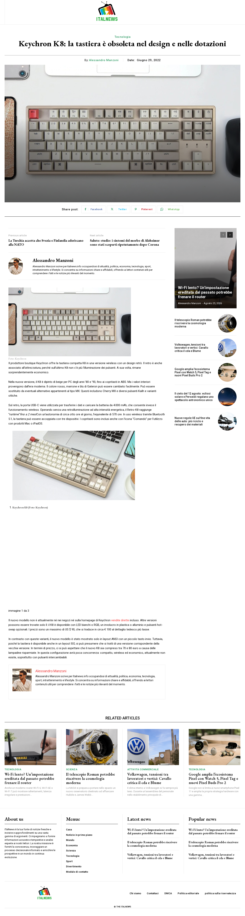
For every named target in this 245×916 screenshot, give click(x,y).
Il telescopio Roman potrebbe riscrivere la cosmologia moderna (193, 323)
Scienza (72, 769)
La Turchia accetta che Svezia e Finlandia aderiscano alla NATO (45, 242)
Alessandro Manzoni (104, 60)
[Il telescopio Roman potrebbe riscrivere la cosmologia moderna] (227, 323)
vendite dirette (120, 620)
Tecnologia (122, 37)
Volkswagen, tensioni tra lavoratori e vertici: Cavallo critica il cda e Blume (191, 348)
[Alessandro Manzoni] (17, 266)
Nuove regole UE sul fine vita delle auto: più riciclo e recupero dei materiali (192, 421)
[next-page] (230, 235)
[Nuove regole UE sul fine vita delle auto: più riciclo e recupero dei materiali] (227, 421)
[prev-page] (223, 235)
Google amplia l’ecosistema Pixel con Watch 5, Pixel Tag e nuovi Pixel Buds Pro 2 (193, 372)
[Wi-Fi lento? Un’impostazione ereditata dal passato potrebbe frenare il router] (206, 268)
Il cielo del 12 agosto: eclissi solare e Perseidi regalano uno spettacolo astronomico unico (194, 397)
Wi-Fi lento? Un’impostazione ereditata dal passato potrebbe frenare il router (205, 292)
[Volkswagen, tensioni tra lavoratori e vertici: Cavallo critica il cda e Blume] (227, 348)
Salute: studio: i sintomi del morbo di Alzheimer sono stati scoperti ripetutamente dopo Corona (125, 242)
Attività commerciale (142, 769)
